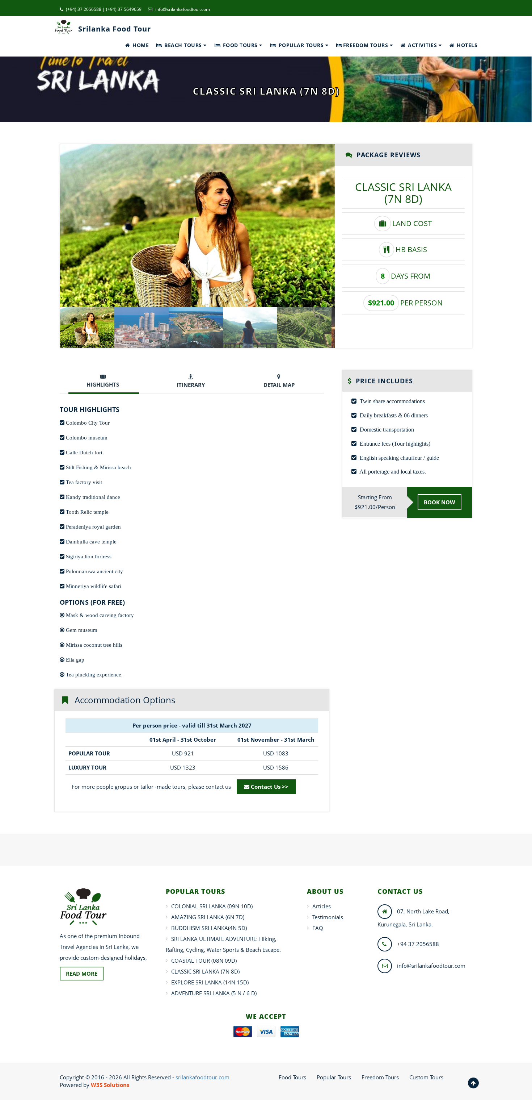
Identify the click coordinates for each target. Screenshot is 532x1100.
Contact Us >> (268, 786)
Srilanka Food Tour (114, 29)
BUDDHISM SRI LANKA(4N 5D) (209, 928)
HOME (140, 45)
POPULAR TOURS (301, 45)
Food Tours (292, 1077)
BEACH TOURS (183, 45)
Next (345, 225)
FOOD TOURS (240, 45)
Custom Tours (426, 1077)
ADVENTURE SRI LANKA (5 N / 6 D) (214, 993)
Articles (321, 906)
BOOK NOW (439, 502)
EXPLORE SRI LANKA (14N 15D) (210, 982)
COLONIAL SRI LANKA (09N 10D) (212, 906)
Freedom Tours (380, 1077)
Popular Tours (334, 1077)
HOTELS (466, 45)
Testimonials (327, 917)
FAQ (317, 928)
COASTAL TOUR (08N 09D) (204, 960)
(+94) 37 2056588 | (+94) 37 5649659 (103, 9)
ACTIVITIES (422, 45)
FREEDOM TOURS (366, 45)
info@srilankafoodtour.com (182, 9)
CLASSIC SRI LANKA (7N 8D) (205, 971)
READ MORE (81, 973)
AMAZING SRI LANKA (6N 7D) (207, 917)
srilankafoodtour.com (202, 1077)
